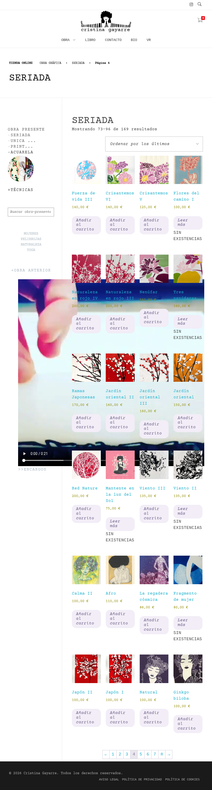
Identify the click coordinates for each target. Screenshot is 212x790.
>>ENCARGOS (32, 469)
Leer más (183, 222)
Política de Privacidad (142, 779)
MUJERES (31, 234)
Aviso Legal (109, 779)
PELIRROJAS (31, 239)
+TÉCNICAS (20, 190)
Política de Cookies (182, 779)
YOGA (31, 250)
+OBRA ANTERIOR (31, 270)
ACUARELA (22, 152)
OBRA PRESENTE (26, 129)
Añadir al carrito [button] (85, 225)
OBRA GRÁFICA (50, 63)
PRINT (18, 147)
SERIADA (78, 63)
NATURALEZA (31, 245)
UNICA (18, 141)
